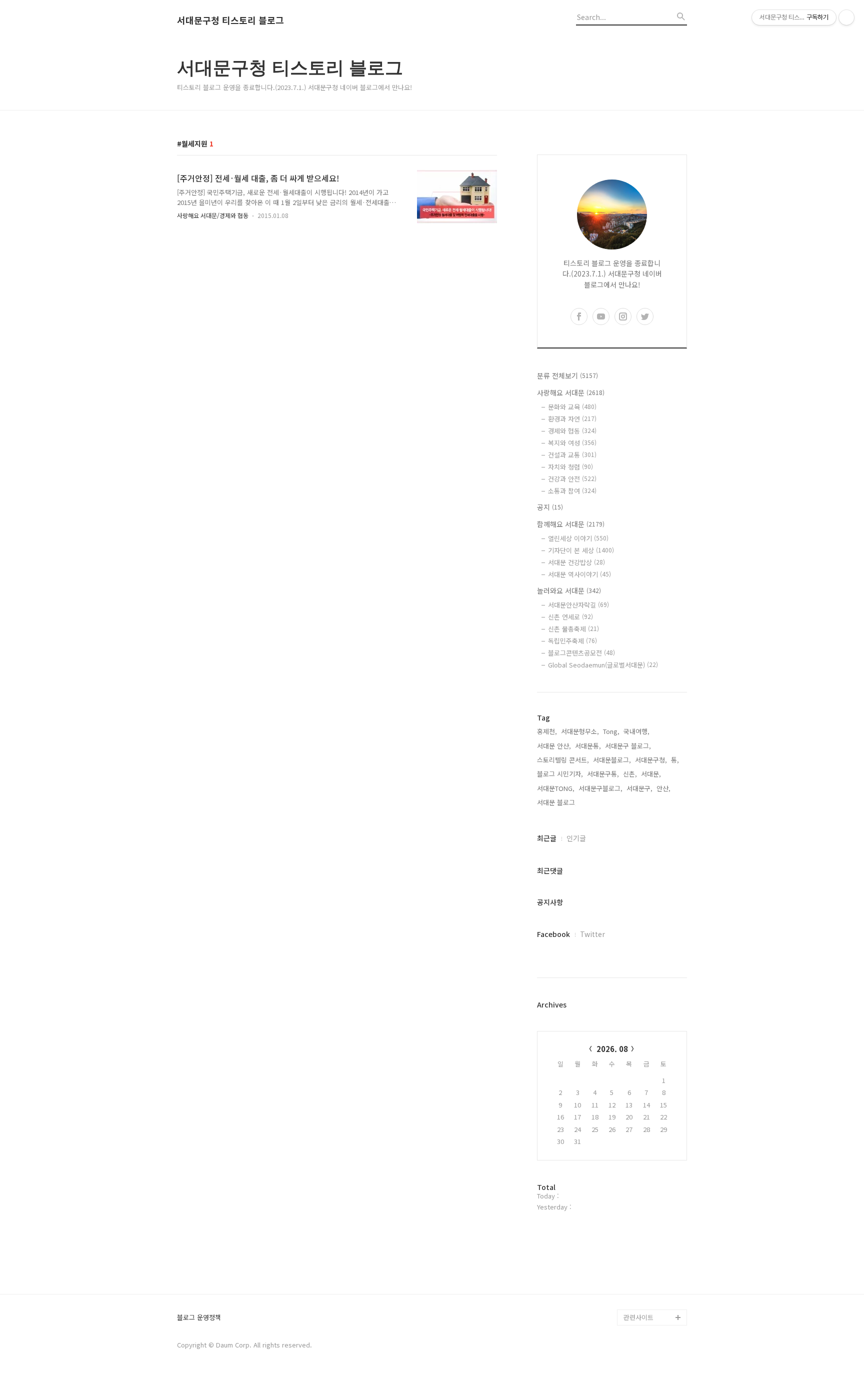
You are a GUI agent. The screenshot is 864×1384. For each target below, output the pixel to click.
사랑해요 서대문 (570, 393)
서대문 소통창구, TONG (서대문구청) (651, 1165)
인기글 (576, 838)
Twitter (592, 934)
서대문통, (588, 745)
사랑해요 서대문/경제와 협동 (212, 215)
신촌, (630, 773)
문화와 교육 (572, 407)
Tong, (611, 731)
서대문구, (639, 788)
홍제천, (547, 731)
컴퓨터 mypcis (645, 1205)
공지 (550, 507)
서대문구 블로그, (628, 745)
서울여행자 (639, 1221)
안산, (663, 788)
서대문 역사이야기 (579, 574)
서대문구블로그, (600, 788)
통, (675, 759)
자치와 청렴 (570, 467)
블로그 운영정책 (199, 1318)
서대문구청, (651, 759)
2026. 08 (612, 1049)
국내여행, (637, 731)
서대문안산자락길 (578, 605)
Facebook (553, 934)
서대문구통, (603, 773)
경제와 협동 (572, 431)
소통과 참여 (572, 491)
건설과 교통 (572, 455)
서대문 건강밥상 (576, 562)
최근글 (546, 838)
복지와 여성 (572, 443)
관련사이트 (639, 1317)
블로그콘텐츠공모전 (581, 653)
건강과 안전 (572, 479)
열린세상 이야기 (578, 538)
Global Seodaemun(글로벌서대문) (603, 665)
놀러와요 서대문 (569, 591)
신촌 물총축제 (573, 629)
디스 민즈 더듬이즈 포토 (654, 1245)
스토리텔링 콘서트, (563, 759)
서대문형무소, (580, 731)
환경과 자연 (572, 419)
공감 (630, 1189)
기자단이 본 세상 (581, 550)
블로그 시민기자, (560, 773)
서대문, (651, 773)
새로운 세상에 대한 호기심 (654, 1293)
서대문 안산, (554, 745)
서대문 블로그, (557, 802)
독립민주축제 (572, 641)
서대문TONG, (555, 788)
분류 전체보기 (567, 375)
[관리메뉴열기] (846, 17)
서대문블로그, (612, 759)
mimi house (641, 1269)
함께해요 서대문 (570, 524)
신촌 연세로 (570, 617)
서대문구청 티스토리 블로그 (230, 20)
